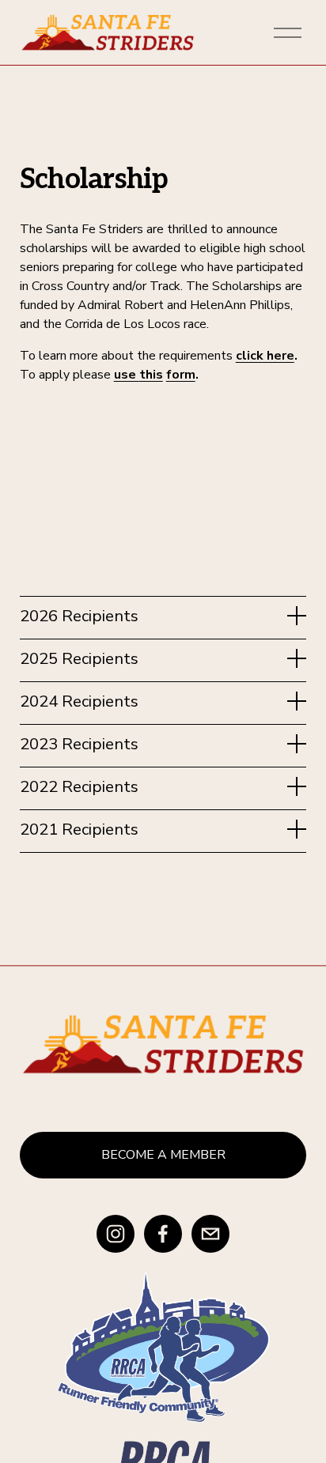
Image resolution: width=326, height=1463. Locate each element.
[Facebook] (163, 1234)
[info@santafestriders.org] (210, 1234)
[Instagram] (116, 1234)
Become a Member (163, 1154)
